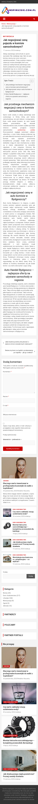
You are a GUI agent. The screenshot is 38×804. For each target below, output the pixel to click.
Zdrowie (6, 481)
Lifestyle (6, 598)
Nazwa (6, 396)
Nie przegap (8, 644)
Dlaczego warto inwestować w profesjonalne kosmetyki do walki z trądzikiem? (18, 485)
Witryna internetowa (9, 415)
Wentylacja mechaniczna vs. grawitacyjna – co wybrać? (23, 559)
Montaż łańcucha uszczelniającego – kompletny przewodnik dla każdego (23, 528)
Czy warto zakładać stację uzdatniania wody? (23, 513)
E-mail (5, 405)
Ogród (5, 603)
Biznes (5, 593)
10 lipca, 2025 (17, 533)
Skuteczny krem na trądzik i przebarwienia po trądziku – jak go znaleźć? (19, 351)
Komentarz (7, 372)
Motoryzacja (8, 36)
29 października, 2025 (10, 491)
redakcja (17, 50)
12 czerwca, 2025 (18, 564)
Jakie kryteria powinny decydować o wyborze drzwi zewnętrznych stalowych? (18, 343)
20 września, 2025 (18, 516)
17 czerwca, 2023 (8, 50)
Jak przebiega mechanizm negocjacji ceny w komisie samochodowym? (18, 86)
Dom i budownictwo (19, 509)
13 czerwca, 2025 (18, 549)
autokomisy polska (26, 130)
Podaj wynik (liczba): (9, 435)
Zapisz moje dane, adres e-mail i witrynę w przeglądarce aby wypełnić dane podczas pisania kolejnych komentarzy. (17, 428)
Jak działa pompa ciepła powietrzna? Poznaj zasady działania (24, 544)
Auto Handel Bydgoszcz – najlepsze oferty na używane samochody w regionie (17, 96)
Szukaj (5, 572)
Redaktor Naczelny (24, 491)
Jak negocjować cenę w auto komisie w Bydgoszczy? (19, 91)
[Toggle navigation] (4, 18)
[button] (30, 81)
